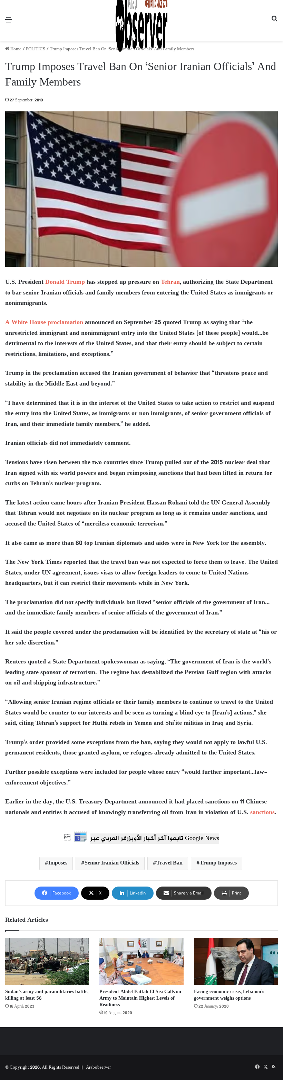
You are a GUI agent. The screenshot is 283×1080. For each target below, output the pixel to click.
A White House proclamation (44, 323)
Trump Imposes (218, 863)
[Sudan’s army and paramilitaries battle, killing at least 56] (47, 961)
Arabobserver (98, 1067)
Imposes (57, 863)
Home (15, 49)
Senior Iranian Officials (112, 863)
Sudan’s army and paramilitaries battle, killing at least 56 (46, 995)
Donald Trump (65, 282)
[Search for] (274, 23)
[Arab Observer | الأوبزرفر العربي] (141, 20)
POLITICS (35, 49)
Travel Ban (169, 863)
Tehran (170, 282)
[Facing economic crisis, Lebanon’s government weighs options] (236, 962)
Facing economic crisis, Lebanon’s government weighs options (229, 995)
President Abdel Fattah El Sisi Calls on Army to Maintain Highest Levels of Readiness (140, 998)
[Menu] (8, 23)
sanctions (262, 813)
